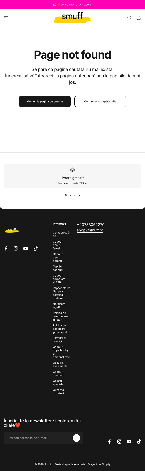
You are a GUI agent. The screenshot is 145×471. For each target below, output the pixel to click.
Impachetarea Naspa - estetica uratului (61, 293)
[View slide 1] (65, 195)
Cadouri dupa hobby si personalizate (61, 352)
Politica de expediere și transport (60, 329)
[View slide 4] (79, 195)
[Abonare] (76, 438)
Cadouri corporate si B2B (59, 279)
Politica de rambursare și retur (60, 316)
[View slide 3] (74, 195)
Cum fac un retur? (58, 391)
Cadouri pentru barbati (58, 257)
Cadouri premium (58, 373)
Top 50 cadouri (57, 268)
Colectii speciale (58, 382)
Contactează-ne (61, 234)
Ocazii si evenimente (60, 364)
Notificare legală (59, 305)
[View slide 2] (70, 195)
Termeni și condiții (59, 339)
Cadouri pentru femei (58, 245)
